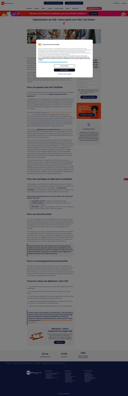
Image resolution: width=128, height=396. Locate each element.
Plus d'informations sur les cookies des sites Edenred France (53, 62)
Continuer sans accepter (64, 74)
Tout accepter (64, 70)
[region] (64, 58)
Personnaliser (64, 66)
